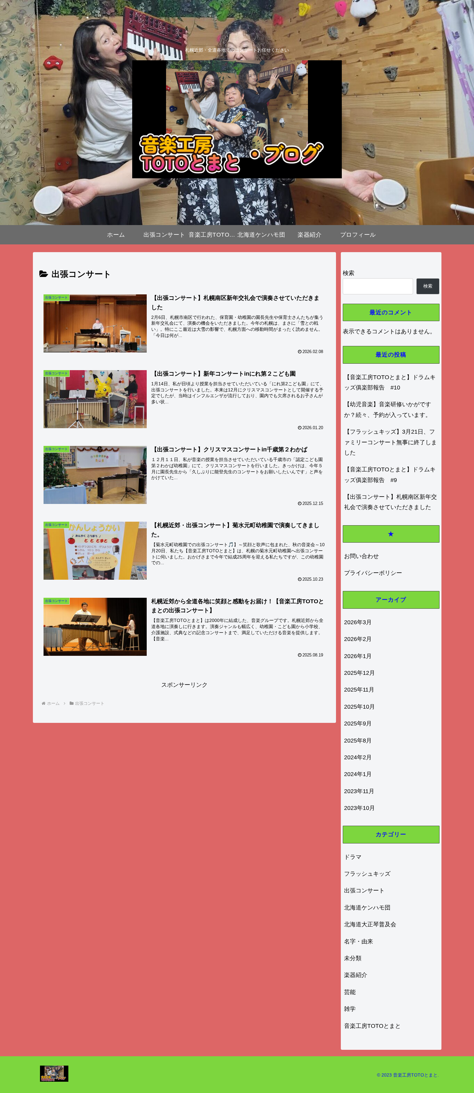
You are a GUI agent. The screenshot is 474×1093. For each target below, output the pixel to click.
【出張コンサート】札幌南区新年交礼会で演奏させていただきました (390, 502)
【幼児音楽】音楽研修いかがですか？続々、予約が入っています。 (387, 409)
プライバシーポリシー (373, 573)
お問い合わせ (361, 556)
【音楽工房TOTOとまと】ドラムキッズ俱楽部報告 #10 (390, 382)
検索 (348, 273)
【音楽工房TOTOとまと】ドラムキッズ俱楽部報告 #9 (390, 474)
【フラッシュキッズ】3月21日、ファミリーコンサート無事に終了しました (390, 442)
